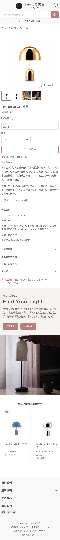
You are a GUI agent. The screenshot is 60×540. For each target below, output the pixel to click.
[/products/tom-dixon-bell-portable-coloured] (16, 427)
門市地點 (10, 326)
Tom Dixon (6, 162)
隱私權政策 (35, 523)
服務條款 (24, 523)
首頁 (3, 28)
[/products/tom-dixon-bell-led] (47, 427)
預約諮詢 (28, 326)
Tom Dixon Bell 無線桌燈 (16, 444)
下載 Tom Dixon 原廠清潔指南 (15, 240)
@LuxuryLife (7, 282)
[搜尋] (55, 14)
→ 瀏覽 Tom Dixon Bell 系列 (14, 200)
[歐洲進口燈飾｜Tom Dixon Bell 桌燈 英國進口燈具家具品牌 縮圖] (6, 95)
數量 (3, 133)
